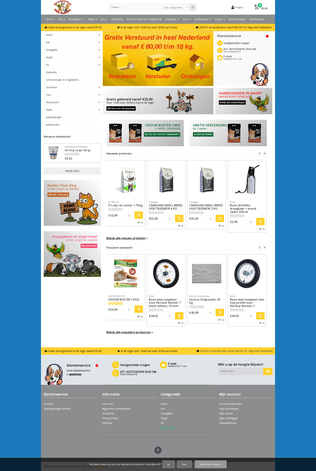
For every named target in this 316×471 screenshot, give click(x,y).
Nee (184, 464)
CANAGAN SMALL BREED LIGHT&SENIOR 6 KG (166, 206)
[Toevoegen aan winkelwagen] (139, 215)
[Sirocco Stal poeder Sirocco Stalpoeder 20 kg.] (206, 273)
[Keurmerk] (215, 7)
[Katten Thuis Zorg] (72, 203)
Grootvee (170, 19)
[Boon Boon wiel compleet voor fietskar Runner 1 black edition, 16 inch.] (166, 273)
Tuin (185, 19)
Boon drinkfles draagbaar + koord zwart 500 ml (243, 207)
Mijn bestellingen (229, 408)
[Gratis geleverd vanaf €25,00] (158, 101)
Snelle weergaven (126, 193)
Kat (60, 19)
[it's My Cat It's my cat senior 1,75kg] (125, 179)
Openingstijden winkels (57, 408)
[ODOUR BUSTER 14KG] (145, 133)
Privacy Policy (110, 418)
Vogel (91, 19)
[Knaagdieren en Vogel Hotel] (72, 254)
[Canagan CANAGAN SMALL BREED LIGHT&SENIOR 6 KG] (166, 179)
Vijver (218, 19)
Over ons (107, 404)
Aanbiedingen (237, 19)
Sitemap (107, 423)
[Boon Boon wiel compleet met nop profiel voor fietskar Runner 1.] (247, 273)
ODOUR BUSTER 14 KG (123, 298)
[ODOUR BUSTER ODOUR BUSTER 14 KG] (125, 273)
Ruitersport (201, 19)
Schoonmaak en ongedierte (144, 19)
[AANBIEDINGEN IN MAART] (243, 101)
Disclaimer (108, 413)
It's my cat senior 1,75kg (125, 204)
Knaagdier (75, 19)
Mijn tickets (226, 413)
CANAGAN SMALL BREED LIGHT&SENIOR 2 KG (206, 206)
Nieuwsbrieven (228, 423)
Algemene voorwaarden (116, 408)
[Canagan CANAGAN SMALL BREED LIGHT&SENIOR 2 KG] (206, 179)
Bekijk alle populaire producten (128, 332)
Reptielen (117, 19)
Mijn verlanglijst (228, 418)
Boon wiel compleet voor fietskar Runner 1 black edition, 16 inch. (165, 301)
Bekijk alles (72, 171)
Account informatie (230, 404)
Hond (49, 19)
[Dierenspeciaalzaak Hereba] (72, 7)
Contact (48, 404)
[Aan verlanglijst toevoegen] (139, 222)
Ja (169, 464)
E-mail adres (227, 371)
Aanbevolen (257, 19)
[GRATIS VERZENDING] (228, 133)
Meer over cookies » (210, 464)
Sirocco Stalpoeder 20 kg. (204, 300)
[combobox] (176, 7)
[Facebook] (158, 450)
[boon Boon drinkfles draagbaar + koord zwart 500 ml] (247, 179)
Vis (103, 19)
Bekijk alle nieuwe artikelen (126, 238)
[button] (260, 7)
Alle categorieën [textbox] (174, 7)
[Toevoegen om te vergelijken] (142, 222)
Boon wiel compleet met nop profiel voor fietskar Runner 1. (247, 301)
